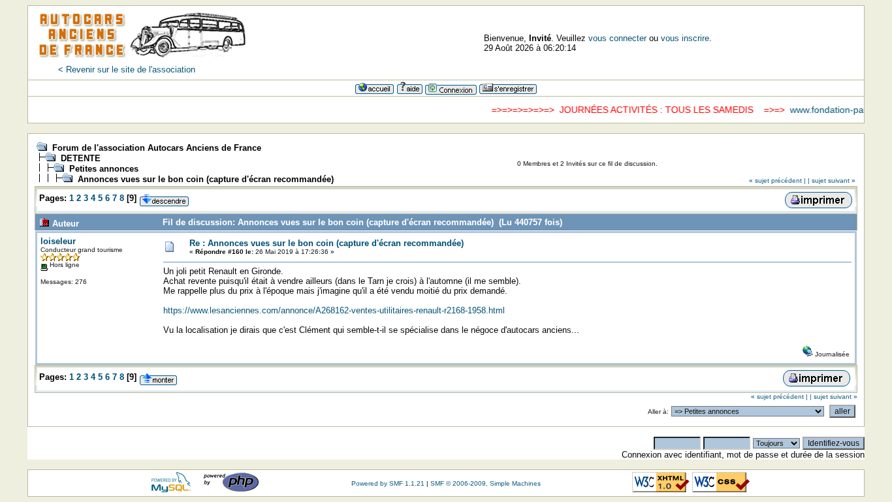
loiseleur (58, 241)
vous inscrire (685, 38)
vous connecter (617, 38)
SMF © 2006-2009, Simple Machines (485, 483)
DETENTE (81, 158)
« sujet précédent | (777, 180)
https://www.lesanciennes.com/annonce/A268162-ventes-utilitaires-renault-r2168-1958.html (334, 310)
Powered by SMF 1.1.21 (387, 483)
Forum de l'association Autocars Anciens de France (156, 148)
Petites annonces (103, 169)
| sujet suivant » (831, 180)
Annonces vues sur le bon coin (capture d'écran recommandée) (206, 179)
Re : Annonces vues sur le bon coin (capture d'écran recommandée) (326, 243)
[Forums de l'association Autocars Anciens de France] (142, 62)
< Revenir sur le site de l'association (126, 69)
